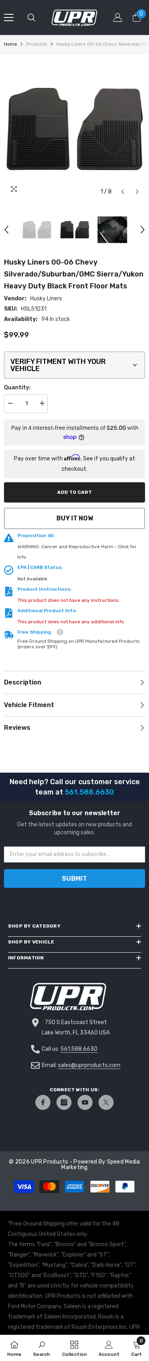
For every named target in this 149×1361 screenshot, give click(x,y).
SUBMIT (74, 878)
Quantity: (17, 387)
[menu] (9, 17)
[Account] (117, 17)
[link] (41, 1347)
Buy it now (74, 518)
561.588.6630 (78, 1049)
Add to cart (74, 492)
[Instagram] (64, 1102)
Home (10, 44)
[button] (123, 192)
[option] (74, 128)
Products (36, 44)
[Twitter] (106, 1102)
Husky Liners (46, 298)
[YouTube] (85, 1102)
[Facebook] (42, 1102)
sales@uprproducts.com (89, 1065)
